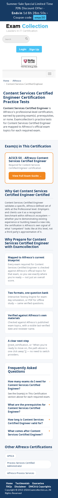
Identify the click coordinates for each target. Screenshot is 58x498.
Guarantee (38, 483)
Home (6, 80)
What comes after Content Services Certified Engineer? (25, 432)
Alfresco (17, 80)
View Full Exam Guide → (27, 175)
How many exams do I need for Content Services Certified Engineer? (27, 385)
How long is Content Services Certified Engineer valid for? (26, 421)
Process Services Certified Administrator (20, 464)
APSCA (10, 455)
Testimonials (22, 483)
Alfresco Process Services (20, 473)
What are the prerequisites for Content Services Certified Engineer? (27, 408)
